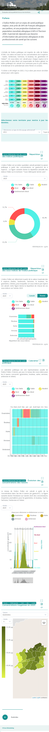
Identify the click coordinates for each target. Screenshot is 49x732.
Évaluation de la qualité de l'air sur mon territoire (16, 12)
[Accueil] (16, 5)
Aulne (15, 326)
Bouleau (14, 321)
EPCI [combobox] (5, 132)
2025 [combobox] (5, 178)
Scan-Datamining (9, 728)
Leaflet (34, 697)
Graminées (13, 316)
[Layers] (43, 622)
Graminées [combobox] (7, 615)
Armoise (14, 331)
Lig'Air (38, 697)
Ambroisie (13, 335)
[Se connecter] (45, 6)
